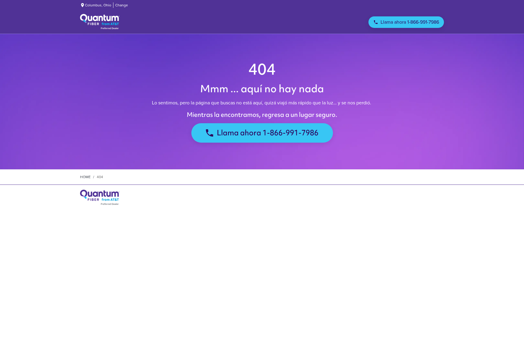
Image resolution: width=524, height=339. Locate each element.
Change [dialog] (121, 5)
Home (85, 177)
